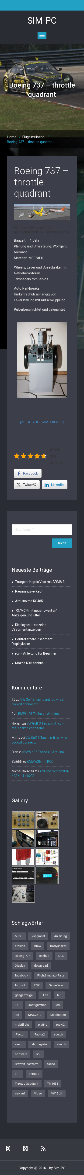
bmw (37, 946)
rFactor (19, 1034)
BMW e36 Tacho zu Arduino (38, 714)
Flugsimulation (33, 137)
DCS (61, 956)
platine (42, 1024)
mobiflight (22, 1024)
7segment (38, 936)
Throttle (34, 1074)
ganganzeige (24, 995)
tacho (51, 1064)
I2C (59, 995)
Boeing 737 (22, 956)
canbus (44, 956)
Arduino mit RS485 (29, 601)
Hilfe (45, 995)
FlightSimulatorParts (50, 975)
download (41, 965)
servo (18, 1044)
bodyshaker (58, 946)
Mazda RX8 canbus (29, 663)
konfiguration (37, 1005)
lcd (58, 1005)
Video (38, 1093)
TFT (17, 1074)
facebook (21, 975)
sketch (61, 1044)
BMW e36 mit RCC (40, 761)
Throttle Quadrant (26, 1083)
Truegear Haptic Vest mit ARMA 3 (40, 582)
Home (11, 137)
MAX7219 (34, 1015)
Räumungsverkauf (29, 591)
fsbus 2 (20, 985)
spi (38, 1054)
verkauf (20, 1093)
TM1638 (52, 1083)
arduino (20, 946)
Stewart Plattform (26, 1064)
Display (20, 965)
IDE (17, 1005)
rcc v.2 (60, 1024)
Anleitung (60, 936)
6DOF (18, 936)
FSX (37, 985)
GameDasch (57, 985)
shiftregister (40, 1044)
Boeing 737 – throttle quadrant (41, 182)
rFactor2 (39, 1034)
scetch (58, 1034)
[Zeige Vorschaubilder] (42, 422)
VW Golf (56, 1093)
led (17, 1015)
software (21, 1054)
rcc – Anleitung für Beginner (35, 653)
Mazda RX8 (58, 1015)
